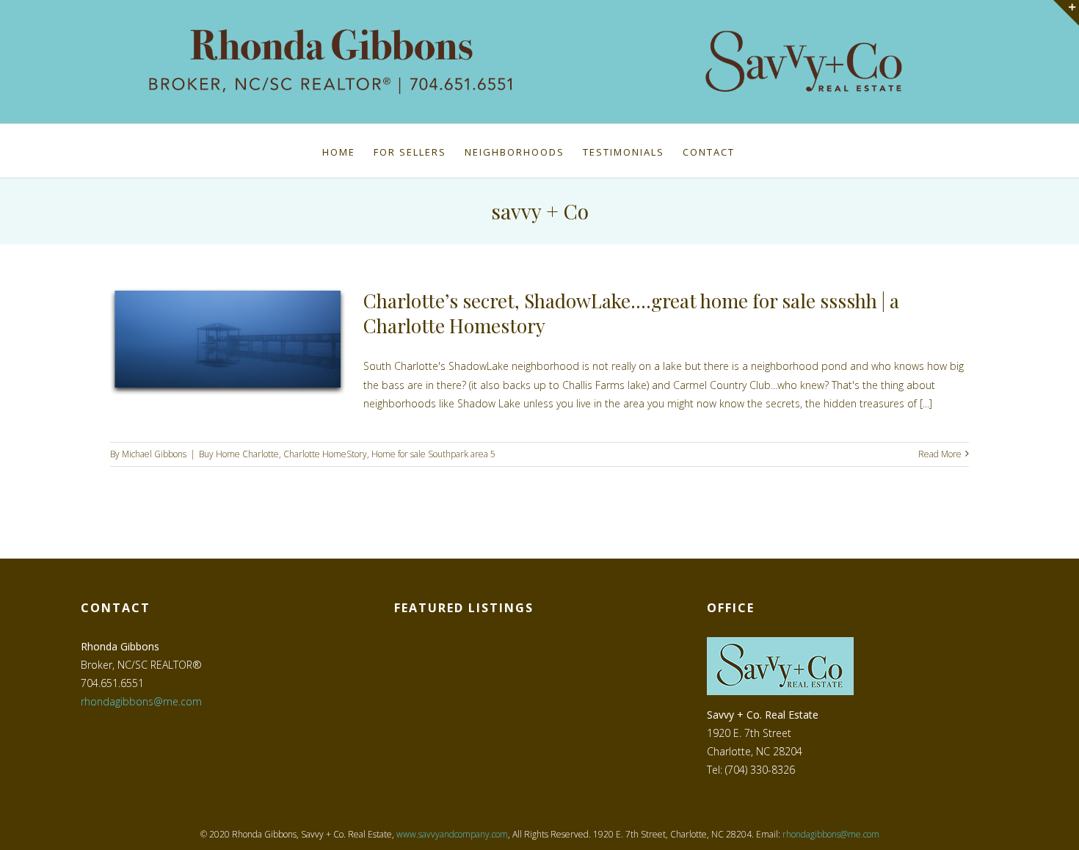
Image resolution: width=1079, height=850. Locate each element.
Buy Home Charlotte (239, 454)
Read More (940, 454)
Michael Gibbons (154, 454)
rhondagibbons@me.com (141, 701)
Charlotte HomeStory (325, 454)
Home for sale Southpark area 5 (433, 454)
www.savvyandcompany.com (452, 834)
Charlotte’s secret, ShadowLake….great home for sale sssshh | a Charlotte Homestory (631, 313)
